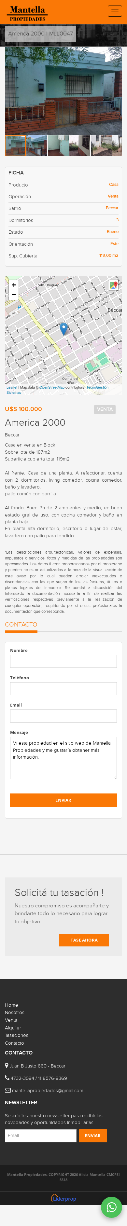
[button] (116, 53)
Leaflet (12, 387)
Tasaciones (16, 1035)
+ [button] (14, 285)
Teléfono (19, 678)
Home (11, 1005)
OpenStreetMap (51, 387)
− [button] (14, 295)
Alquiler (13, 1028)
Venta (11, 1020)
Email (16, 705)
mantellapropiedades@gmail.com (47, 1091)
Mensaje (19, 732)
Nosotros (14, 1012)
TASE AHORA (84, 940)
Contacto (14, 1043)
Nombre (19, 650)
